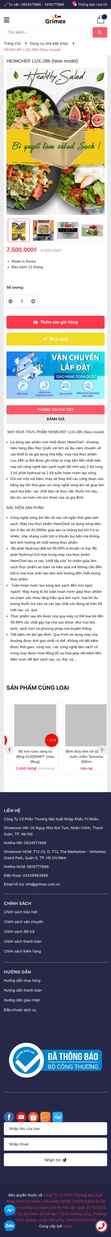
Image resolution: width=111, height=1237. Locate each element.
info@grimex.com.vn (43, 884)
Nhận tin (53, 1160)
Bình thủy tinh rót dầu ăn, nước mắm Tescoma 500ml (81, 756)
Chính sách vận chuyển (23, 921)
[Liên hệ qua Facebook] (9, 1210)
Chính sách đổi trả (19, 931)
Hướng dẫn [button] (17, 971)
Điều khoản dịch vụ (20, 1010)
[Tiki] (57, 1117)
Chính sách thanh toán (23, 941)
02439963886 (35, 875)
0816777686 (54, 4)
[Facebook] (9, 1117)
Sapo (67, 1226)
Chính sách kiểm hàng (22, 951)
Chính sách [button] (17, 903)
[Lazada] (45, 1117)
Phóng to (97, 208)
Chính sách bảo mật (20, 912)
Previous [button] (9, 749)
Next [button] (102, 749)
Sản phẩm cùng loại (37, 687)
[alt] (55, 375)
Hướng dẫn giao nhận (22, 1000)
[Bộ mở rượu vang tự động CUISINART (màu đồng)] (30, 725)
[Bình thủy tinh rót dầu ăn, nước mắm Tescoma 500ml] (81, 725)
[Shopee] (33, 1117)
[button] (55, 1023)
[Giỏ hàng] (101, 22)
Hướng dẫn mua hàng (22, 980)
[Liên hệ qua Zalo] (9, 1226)
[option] (55, 141)
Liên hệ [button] (12, 810)
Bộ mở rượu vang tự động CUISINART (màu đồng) (30, 756)
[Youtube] (21, 1117)
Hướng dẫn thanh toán (23, 990)
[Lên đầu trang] (102, 1211)
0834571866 (31, 4)
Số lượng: (15, 287)
